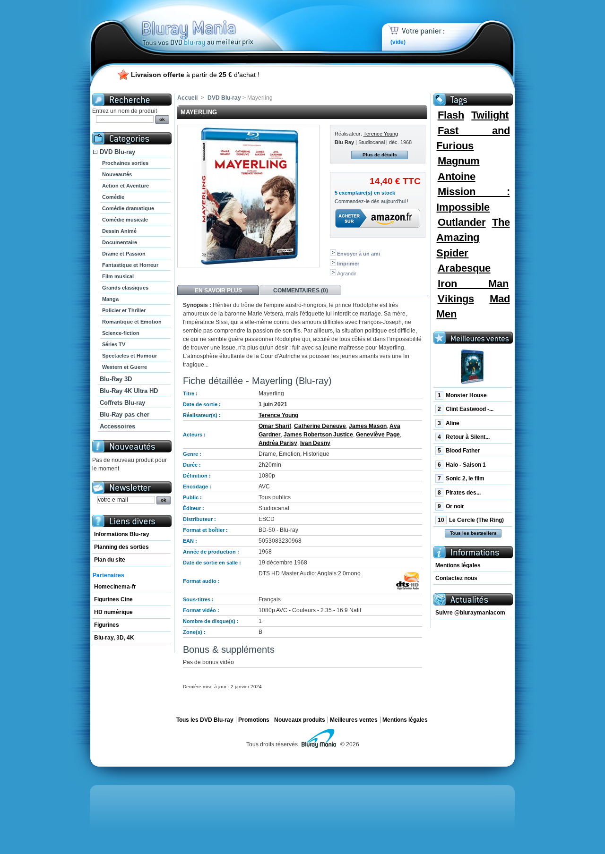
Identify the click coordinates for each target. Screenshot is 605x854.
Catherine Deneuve (320, 426)
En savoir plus (218, 290)
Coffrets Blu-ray (122, 402)
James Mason (368, 426)
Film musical (118, 276)
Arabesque (464, 268)
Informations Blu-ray (121, 534)
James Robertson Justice (318, 434)
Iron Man (473, 284)
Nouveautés (117, 174)
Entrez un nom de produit (124, 111)
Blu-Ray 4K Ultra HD (129, 390)
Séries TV (113, 344)
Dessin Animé (119, 231)
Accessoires (117, 426)
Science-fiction (120, 333)
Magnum (459, 161)
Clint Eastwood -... (465, 409)
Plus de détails (380, 154)
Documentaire (119, 242)
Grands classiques (125, 287)
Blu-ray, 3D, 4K (114, 637)
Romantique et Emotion (132, 322)
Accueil (187, 97)
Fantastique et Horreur (130, 265)
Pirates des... (459, 492)
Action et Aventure (125, 185)
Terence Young (380, 134)
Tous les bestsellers (473, 533)
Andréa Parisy (278, 443)
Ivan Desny (315, 443)
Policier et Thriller (124, 310)
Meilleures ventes (354, 720)
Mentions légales (458, 565)
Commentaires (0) (300, 290)
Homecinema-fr (115, 586)
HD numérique (113, 612)
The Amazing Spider (473, 237)
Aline (448, 423)
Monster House (462, 395)
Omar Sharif (275, 426)
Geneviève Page (378, 434)
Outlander (462, 222)
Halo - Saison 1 (462, 464)
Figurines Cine (113, 599)
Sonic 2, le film (461, 478)
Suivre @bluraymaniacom (470, 612)
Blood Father (459, 450)
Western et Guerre (124, 367)
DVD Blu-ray (117, 151)
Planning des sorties (121, 547)
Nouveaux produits (299, 720)
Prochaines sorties (125, 163)
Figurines (106, 625)
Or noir (451, 506)
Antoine (456, 176)
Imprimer (348, 263)
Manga (110, 299)
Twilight (490, 115)
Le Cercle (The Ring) (471, 520)
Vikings (456, 299)
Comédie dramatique (128, 208)
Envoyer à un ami (358, 253)
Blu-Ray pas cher (124, 414)
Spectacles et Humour (129, 356)
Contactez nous (456, 578)
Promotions (253, 720)
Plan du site (109, 559)
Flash (451, 115)
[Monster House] (472, 367)
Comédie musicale (125, 219)
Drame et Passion (124, 253)
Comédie (113, 197)
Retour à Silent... (464, 437)
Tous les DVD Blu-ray (204, 720)
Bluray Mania (215, 23)
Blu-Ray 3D (116, 379)
